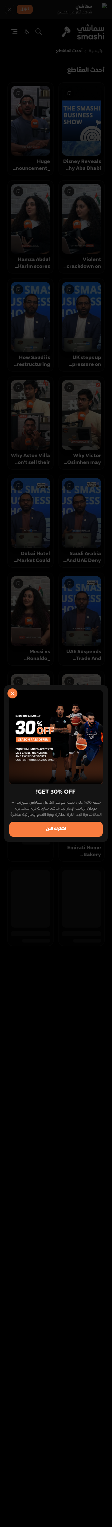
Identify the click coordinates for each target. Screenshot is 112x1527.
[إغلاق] (12, 693)
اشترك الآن (56, 829)
